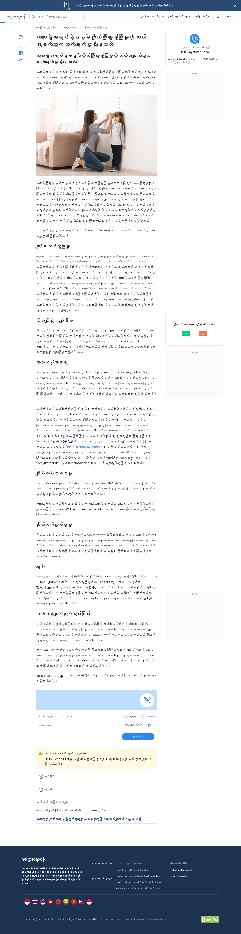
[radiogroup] (139, 716)
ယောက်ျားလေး (132, 716)
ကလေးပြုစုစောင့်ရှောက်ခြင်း (46, 27)
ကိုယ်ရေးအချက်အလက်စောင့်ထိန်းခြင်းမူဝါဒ (138, 876)
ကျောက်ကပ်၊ (72, 598)
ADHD (125, 452)
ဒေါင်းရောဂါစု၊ (132, 598)
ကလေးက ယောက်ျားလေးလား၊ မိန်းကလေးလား (55, 716)
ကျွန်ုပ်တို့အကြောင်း (178, 876)
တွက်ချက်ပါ (138, 736)
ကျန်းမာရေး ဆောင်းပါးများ (102, 863)
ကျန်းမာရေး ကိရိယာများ (102, 878)
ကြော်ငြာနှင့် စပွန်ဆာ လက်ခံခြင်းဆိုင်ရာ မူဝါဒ (140, 888)
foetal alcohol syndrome (84, 447)
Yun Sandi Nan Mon (177, 59)
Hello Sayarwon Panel (195, 52)
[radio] (126, 717)
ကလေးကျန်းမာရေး (69, 27)
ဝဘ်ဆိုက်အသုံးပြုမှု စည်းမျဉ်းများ (132, 870)
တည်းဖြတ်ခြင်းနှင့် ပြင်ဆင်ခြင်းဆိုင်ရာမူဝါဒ (141, 882)
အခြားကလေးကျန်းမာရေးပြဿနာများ (94, 27)
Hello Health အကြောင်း (181, 870)
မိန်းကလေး (149, 716)
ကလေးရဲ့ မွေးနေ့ (45, 725)
